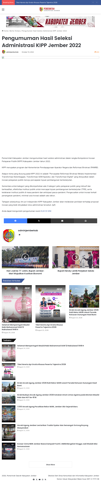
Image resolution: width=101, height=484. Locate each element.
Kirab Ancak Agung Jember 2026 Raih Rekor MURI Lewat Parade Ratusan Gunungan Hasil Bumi (84, 312)
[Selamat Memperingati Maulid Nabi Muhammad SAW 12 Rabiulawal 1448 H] (17, 304)
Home (5, 31)
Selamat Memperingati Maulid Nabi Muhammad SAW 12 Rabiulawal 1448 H (15, 327)
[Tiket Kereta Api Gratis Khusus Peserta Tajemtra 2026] (50, 304)
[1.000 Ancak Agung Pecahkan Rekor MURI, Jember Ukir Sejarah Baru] (8, 413)
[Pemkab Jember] (50, 9)
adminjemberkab (12, 52)
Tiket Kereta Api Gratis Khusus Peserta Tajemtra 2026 (49, 326)
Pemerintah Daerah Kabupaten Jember (21, 476)
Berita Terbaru (15, 31)
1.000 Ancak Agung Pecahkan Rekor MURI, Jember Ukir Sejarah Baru (47, 406)
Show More (50, 465)
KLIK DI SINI (46, 211)
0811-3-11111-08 (93, 479)
